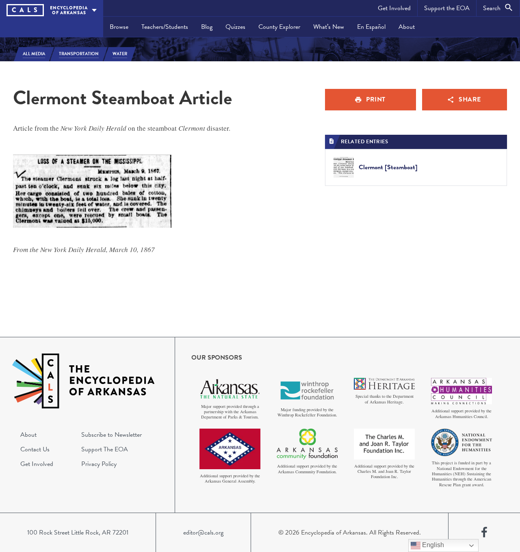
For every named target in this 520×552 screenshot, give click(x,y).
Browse (119, 27)
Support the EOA (447, 8)
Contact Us (35, 449)
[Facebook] (484, 532)
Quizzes (235, 27)
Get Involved (394, 8)
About (407, 27)
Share (470, 99)
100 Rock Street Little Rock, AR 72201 (77, 532)
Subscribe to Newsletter (111, 435)
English (432, 544)
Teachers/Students (164, 27)
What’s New (328, 27)
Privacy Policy (99, 464)
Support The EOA (104, 449)
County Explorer (279, 27)
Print (376, 99)
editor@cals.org (203, 532)
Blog (206, 27)
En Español (371, 27)
